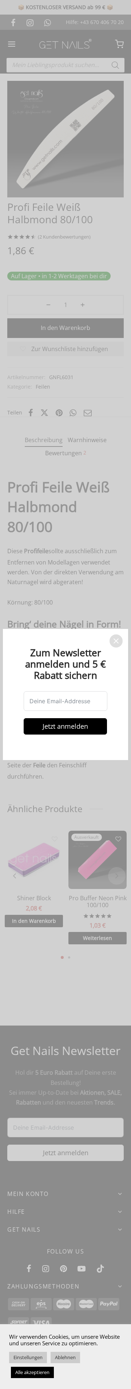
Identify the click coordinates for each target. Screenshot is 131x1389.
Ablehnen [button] (65, 1357)
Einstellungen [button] (28, 1357)
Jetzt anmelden (65, 726)
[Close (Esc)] (116, 641)
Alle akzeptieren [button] (32, 1372)
